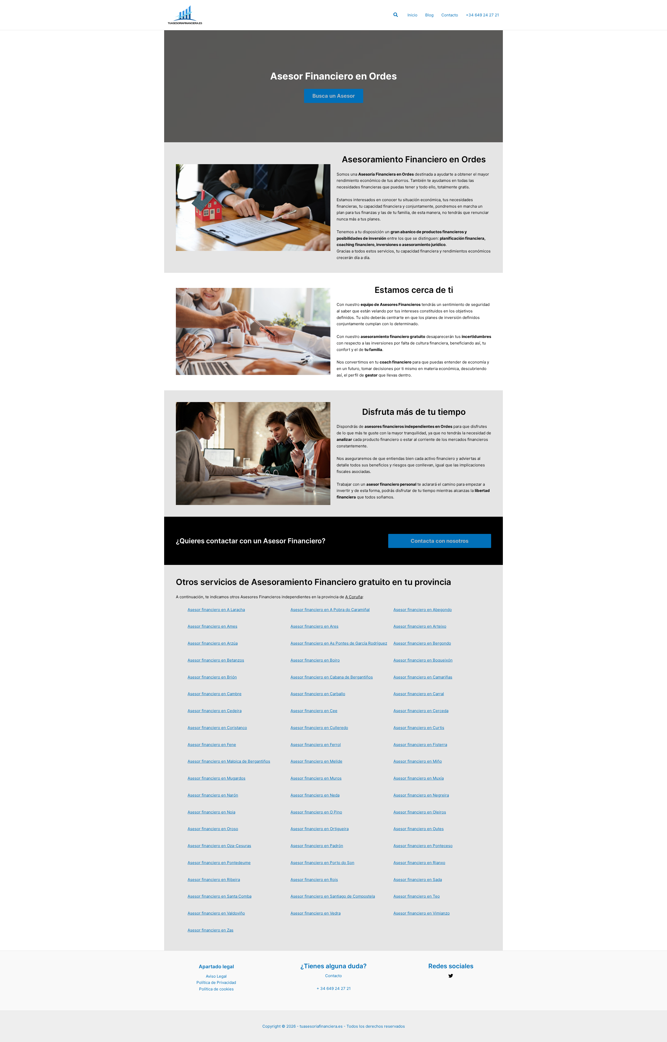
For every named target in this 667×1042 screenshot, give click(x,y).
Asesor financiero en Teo (416, 896)
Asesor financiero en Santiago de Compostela (333, 896)
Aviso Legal (216, 976)
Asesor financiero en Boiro (315, 660)
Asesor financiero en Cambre (215, 693)
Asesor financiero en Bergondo (422, 643)
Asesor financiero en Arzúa (213, 643)
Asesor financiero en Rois (314, 879)
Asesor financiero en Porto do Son (322, 862)
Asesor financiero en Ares (314, 626)
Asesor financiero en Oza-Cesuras (219, 845)
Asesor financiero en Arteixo (419, 626)
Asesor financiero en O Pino (316, 812)
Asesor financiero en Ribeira (214, 879)
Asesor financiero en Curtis (418, 727)
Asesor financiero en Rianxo (419, 862)
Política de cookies (216, 988)
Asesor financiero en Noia (211, 812)
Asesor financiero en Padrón (317, 845)
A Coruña (353, 596)
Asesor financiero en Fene (212, 744)
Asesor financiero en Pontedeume (219, 862)
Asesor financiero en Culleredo (319, 727)
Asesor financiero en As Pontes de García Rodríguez (339, 643)
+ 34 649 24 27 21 (334, 988)
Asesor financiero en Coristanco (217, 727)
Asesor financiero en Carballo (318, 693)
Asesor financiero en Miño (417, 761)
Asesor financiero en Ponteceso (423, 845)
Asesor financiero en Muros (316, 778)
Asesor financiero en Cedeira (215, 710)
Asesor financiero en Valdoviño (216, 913)
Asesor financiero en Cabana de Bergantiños (332, 677)
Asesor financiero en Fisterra (420, 744)
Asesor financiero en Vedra (316, 913)
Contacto (449, 15)
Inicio (412, 15)
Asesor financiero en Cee (314, 710)
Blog (429, 15)
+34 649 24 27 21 (482, 15)
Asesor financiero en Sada (417, 879)
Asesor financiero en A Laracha (216, 609)
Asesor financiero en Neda (315, 795)
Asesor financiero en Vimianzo (421, 913)
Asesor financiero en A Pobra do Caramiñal (330, 609)
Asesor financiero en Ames (212, 626)
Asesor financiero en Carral (418, 693)
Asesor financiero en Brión (212, 677)
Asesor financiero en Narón (213, 795)
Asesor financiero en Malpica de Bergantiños (229, 761)
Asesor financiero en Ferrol (316, 744)
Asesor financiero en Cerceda (420, 710)
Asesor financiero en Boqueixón (423, 660)
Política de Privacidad (216, 982)
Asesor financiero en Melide (316, 761)
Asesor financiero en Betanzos (216, 660)
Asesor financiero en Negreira (421, 795)
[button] (395, 16)
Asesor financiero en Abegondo (422, 609)
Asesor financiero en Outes (418, 828)
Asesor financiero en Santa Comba (219, 896)
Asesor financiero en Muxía (418, 778)
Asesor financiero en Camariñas (422, 677)
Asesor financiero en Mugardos (216, 778)
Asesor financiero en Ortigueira (320, 828)
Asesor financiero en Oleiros (419, 812)
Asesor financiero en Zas (210, 930)
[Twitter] (450, 975)
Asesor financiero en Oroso (213, 828)
